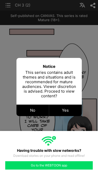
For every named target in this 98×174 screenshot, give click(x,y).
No (32, 110)
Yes (65, 110)
